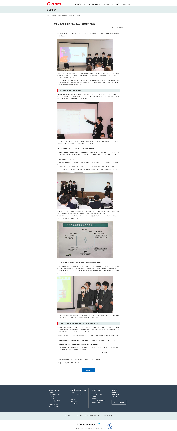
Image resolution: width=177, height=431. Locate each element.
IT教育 (115, 27)
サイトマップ (107, 415)
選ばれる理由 (74, 397)
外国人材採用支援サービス (95, 4)
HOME (48, 15)
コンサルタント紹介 (54, 406)
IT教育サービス (108, 4)
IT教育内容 (94, 396)
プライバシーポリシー (78, 415)
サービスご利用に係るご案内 (93, 415)
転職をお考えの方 (54, 397)
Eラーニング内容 (95, 403)
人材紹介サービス (80, 4)
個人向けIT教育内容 (96, 402)
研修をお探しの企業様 (96, 394)
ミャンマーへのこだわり (76, 394)
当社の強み (73, 399)
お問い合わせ (126, 4)
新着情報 (54, 15)
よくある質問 (53, 401)
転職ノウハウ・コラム (55, 400)
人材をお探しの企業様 (55, 394)
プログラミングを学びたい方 (98, 400)
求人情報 (52, 398)
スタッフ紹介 (74, 401)
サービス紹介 (74, 403)
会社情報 (117, 4)
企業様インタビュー (54, 404)
